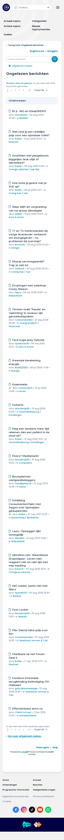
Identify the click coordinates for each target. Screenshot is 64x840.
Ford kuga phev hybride (28, 340)
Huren (22, 391)
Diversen (13, 142)
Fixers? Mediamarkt (25, 455)
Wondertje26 (22, 408)
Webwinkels (15, 295)
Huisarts (17, 404)
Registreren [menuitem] (37, 51)
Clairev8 (19, 268)
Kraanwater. (20, 384)
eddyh (18, 213)
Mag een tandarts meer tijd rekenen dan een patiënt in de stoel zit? (29, 432)
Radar (18, 138)
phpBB (25, 752)
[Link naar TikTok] (32, 810)
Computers (25, 462)
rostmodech (25, 388)
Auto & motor (16, 217)
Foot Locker (20, 609)
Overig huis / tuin (18, 193)
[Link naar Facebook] (16, 810)
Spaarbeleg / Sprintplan (25, 517)
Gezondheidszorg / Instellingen (26, 442)
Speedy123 (21, 592)
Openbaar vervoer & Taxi (33, 640)
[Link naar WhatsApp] (48, 810)
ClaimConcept (23, 712)
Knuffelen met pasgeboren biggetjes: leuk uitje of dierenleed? (29, 159)
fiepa (18, 292)
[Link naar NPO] (38, 824)
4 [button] (19, 90)
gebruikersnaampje (26, 688)
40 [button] (29, 90)
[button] (48, 7)
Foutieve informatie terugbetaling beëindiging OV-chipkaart (29, 682)
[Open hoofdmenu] (58, 7)
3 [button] (15, 90)
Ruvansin (20, 244)
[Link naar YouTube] (40, 810)
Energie (15, 247)
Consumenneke (24, 319)
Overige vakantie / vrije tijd (24, 169)
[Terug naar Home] (6, 7)
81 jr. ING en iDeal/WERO (29, 111)
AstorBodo (21, 114)
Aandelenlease (27, 715)
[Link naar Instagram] (24, 810)
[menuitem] (42, 747)
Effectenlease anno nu (27, 708)
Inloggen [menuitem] (52, 51)
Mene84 (19, 538)
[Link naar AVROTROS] (26, 824)
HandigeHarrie (23, 483)
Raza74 (19, 568)
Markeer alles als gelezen (19, 83)
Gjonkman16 (22, 343)
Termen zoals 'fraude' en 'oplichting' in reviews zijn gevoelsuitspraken (27, 313)
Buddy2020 (21, 367)
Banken (24, 118)
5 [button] (23, 90)
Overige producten (19, 572)
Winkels (22, 616)
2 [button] (11, 90)
